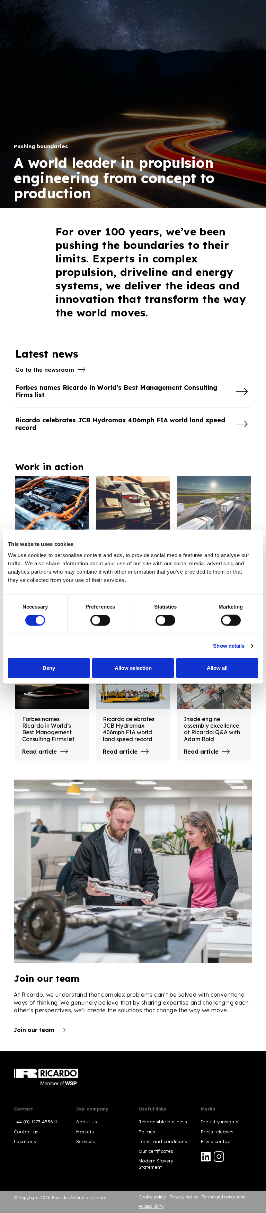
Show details (229, 646)
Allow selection (133, 668)
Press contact (216, 1141)
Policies (147, 1131)
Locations (25, 1141)
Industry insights (219, 1121)
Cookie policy (152, 1196)
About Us (86, 1121)
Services (85, 1141)
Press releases (217, 1131)
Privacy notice (183, 1196)
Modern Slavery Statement (156, 1164)
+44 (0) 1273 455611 (35, 1121)
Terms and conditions (163, 1141)
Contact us (26, 1131)
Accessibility (151, 1206)
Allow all (217, 668)
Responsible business (163, 1121)
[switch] (100, 620)
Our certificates (156, 1151)
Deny (49, 668)
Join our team (34, 1029)
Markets (85, 1131)
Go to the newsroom (44, 369)
